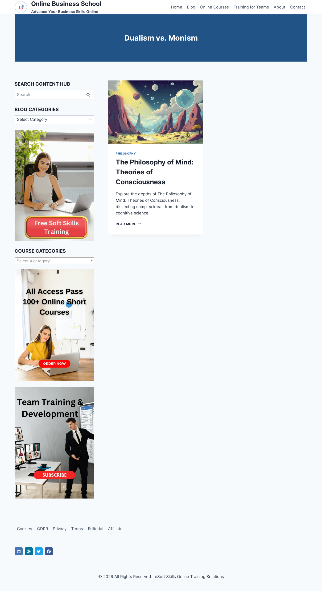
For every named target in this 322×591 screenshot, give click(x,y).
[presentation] (155, 112)
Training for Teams (251, 7)
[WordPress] (29, 551)
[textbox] (54, 261)
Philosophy (126, 153)
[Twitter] (39, 551)
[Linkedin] (19, 551)
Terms (77, 528)
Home (176, 7)
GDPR (42, 528)
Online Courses (214, 7)
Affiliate (115, 528)
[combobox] (54, 260)
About (279, 7)
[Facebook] (49, 551)
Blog (191, 7)
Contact (297, 7)
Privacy (59, 528)
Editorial (95, 528)
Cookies (24, 528)
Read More (128, 224)
